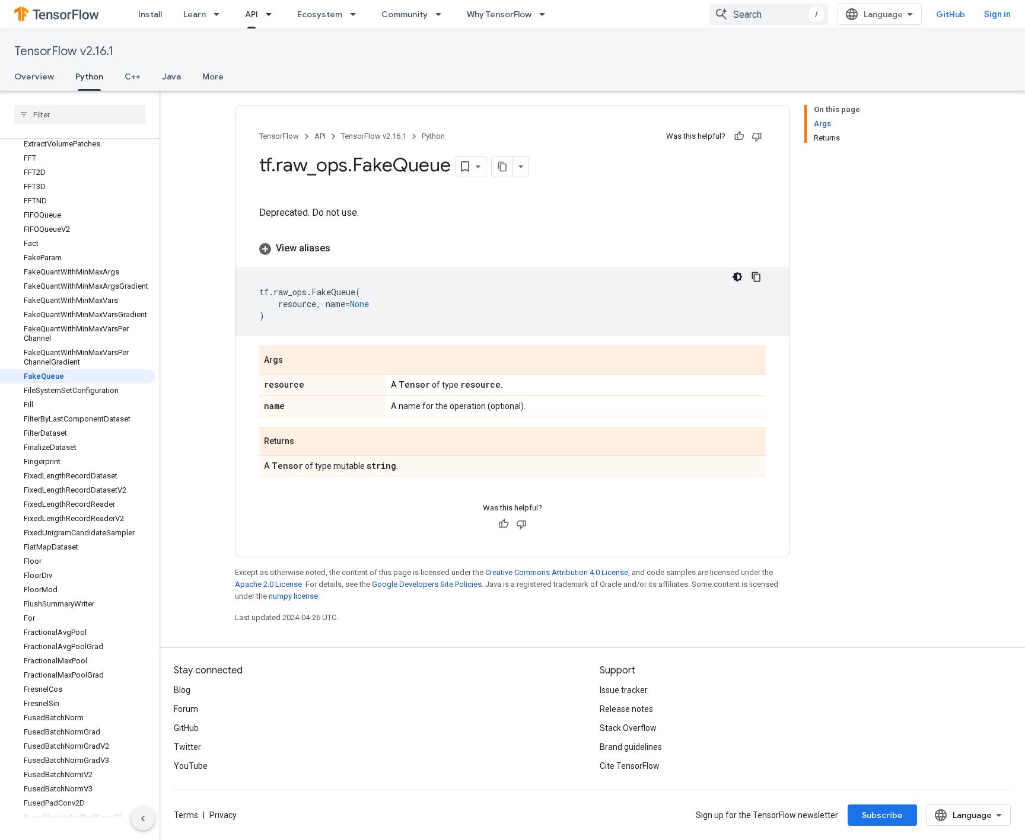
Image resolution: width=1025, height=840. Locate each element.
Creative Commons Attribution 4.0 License (556, 572)
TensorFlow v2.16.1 (63, 51)
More (213, 76)
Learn (194, 14)
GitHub (950, 14)
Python (89, 76)
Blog (182, 690)
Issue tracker (624, 690)
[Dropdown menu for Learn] (220, 14)
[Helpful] (739, 136)
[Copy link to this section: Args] (295, 361)
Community (404, 14)
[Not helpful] (757, 136)
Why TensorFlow (499, 14)
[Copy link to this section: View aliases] (342, 248)
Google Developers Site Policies (427, 584)
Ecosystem (319, 14)
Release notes (626, 709)
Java (171, 76)
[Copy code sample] (756, 276)
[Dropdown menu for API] (272, 14)
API (251, 14)
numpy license (293, 596)
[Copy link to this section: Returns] (306, 442)
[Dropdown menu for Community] (442, 14)
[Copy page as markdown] (502, 166)
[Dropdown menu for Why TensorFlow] (545, 14)
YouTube (191, 766)
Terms (186, 815)
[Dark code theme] (737, 276)
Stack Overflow (628, 728)
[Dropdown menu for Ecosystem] (356, 14)
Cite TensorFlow (630, 766)
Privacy (223, 815)
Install (150, 14)
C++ (133, 76)
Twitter (187, 747)
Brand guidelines (631, 747)
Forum (186, 709)
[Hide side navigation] (143, 819)
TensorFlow (279, 136)
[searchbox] (79, 114)
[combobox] (768, 14)
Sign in (997, 14)
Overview (34, 76)
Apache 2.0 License (268, 584)
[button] (512, 248)
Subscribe (882, 815)
